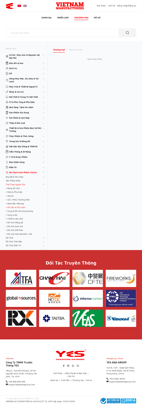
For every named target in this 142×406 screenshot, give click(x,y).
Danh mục (11, 48)
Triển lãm (63, 17)
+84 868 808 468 (16, 381)
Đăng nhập (122, 5)
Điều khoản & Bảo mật (75, 373)
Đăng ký (132, 5)
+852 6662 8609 (117, 379)
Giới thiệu (101, 5)
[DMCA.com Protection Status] (128, 400)
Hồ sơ (97, 17)
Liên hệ (111, 5)
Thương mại (81, 17)
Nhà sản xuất (75, 50)
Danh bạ (46, 17)
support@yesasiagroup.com (21, 384)
